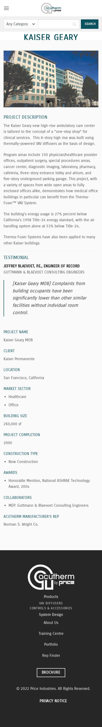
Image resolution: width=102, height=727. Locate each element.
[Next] (90, 79)
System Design (51, 614)
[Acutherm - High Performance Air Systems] (51, 8)
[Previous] (11, 79)
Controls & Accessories (51, 608)
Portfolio (51, 644)
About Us (51, 622)
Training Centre (51, 633)
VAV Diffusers (51, 603)
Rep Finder (51, 655)
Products (51, 596)
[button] (6, 8)
